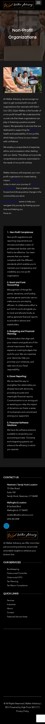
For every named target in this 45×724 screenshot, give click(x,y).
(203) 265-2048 (13, 519)
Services (10, 601)
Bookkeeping (13, 569)
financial (34, 130)
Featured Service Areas (17, 617)
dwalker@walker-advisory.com (20, 515)
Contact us (16, 180)
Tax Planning (12, 582)
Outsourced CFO (14, 578)
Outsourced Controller (17, 573)
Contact (10, 613)
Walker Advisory (10, 202)
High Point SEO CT (30, 707)
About (10, 609)
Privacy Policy (22, 711)
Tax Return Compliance (17, 586)
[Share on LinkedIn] (6, 526)
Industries (11, 605)
